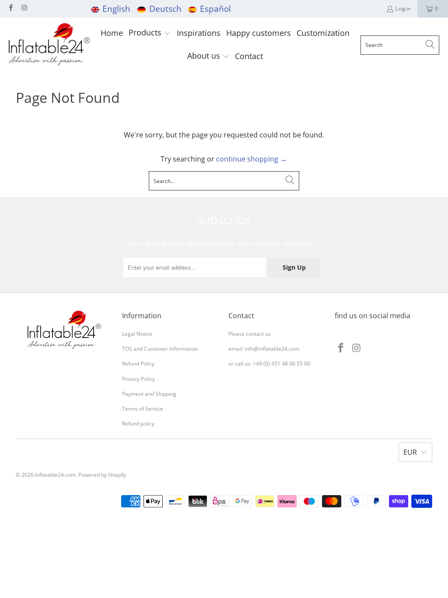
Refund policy (138, 423)
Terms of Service (142, 408)
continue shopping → (251, 159)
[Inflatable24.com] (49, 45)
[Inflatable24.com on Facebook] (10, 8)
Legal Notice (137, 334)
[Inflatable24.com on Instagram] (24, 8)
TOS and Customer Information (160, 348)
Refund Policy (138, 363)
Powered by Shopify (102, 474)
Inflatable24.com (55, 474)
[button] (150, 33)
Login (403, 8)
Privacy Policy (138, 379)
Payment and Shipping (149, 393)
